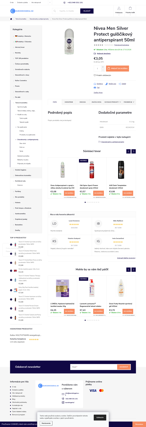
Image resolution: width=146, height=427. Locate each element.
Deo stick (23, 143)
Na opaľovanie (22, 127)
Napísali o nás (16, 408)
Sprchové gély (22, 107)
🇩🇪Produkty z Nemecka (23, 36)
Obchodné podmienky (19, 402)
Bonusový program (18, 415)
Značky (17, 230)
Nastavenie (46, 423)
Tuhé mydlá (23, 118)
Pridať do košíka (119, 68)
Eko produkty (19, 197)
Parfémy (18, 191)
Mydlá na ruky (22, 115)
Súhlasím (100, 417)
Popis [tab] (55, 102)
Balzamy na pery (22, 160)
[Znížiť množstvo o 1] (103, 70)
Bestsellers (19, 225)
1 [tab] (85, 202)
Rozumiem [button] (139, 424)
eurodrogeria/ (69, 402)
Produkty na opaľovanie (27, 135)
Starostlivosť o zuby (22, 92)
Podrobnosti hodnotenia (121, 45)
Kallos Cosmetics (21, 81)
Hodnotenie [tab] (69, 102)
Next (133, 151)
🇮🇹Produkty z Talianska (23, 42)
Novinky (18, 53)
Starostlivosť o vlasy (22, 75)
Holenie (17, 203)
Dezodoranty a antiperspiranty (27, 140)
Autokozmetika (20, 214)
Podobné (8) (128, 102)
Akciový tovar (19, 47)
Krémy (22, 131)
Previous (128, 151)
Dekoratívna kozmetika (23, 175)
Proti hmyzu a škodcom (23, 208)
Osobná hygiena (20, 170)
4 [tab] (90, 202)
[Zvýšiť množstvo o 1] (103, 67)
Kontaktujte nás (17, 405)
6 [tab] (94, 202)
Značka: (98, 93)
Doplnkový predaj (21, 219)
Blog (13, 399)
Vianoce (20, 185)
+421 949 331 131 (71, 399)
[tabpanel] (62, 178)
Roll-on (22, 147)
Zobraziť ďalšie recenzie (126, 258)
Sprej (21, 151)
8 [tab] (98, 202)
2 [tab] (87, 202)
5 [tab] (92, 202)
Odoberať (124, 367)
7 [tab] (96, 202)
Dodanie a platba (22, 3)
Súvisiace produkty (112, 102)
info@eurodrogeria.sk (72, 394)
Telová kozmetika (21, 103)
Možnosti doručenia (104, 54)
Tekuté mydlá (24, 122)
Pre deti (17, 97)
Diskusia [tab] (83, 102)
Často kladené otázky (19, 412)
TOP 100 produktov (21, 58)
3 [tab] (89, 202)
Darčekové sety (20, 181)
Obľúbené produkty (18, 396)
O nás (12, 3)
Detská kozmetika (23, 156)
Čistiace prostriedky (22, 64)
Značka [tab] (96, 102)
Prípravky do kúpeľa (23, 164)
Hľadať (86, 11)
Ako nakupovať (36, 3)
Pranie (17, 86)
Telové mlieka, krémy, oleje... (26, 111)
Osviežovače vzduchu (22, 69)
